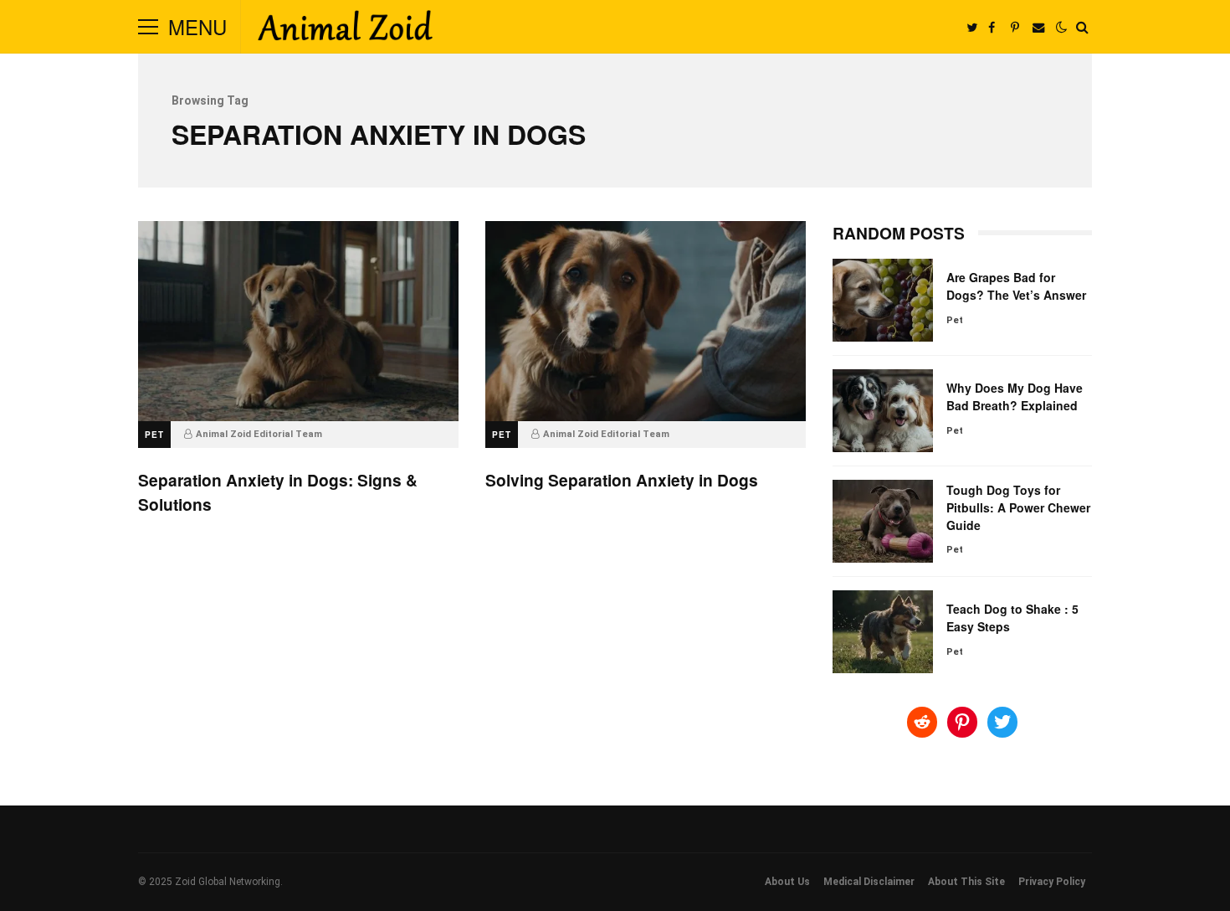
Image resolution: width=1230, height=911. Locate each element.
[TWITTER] (971, 27)
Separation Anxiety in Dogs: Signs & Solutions (298, 321)
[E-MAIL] (1038, 27)
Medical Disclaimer (869, 882)
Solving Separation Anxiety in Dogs (645, 321)
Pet (154, 434)
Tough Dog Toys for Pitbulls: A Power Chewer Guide (883, 521)
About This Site (966, 882)
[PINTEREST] (1015, 27)
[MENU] (148, 27)
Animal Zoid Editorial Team (259, 434)
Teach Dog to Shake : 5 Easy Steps (883, 631)
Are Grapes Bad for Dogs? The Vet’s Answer (883, 300)
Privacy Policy (1051, 882)
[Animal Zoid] (344, 30)
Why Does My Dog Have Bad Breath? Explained (883, 410)
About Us (787, 882)
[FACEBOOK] (991, 27)
